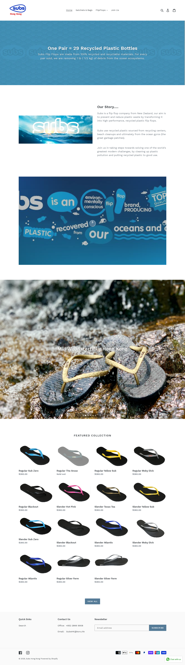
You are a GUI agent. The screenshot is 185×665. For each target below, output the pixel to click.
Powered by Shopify (49, 659)
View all (92, 601)
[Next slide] (101, 415)
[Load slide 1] (83, 415)
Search (22, 625)
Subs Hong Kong (33, 659)
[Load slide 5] (93, 415)
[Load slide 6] (95, 415)
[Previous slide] (78, 415)
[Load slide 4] (91, 415)
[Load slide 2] (86, 415)
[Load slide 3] (88, 415)
